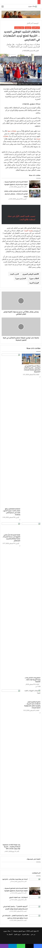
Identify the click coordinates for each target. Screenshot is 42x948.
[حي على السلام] (21, 14)
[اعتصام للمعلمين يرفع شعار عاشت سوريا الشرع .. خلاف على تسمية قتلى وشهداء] (11, 430)
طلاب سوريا (34, 278)
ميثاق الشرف (25, 934)
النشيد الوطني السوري (30, 274)
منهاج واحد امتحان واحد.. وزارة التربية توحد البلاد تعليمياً (32, 680)
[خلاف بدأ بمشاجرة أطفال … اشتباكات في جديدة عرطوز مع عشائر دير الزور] (34, 918)
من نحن (33, 934)
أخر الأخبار (30, 23)
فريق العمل (17, 934)
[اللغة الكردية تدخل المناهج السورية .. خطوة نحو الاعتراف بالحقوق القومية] (34, 184)
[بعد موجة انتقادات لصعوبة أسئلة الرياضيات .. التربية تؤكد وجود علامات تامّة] (11, 766)
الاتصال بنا (10, 934)
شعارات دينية (12, 131)
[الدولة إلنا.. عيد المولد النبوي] (34, 900)
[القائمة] (3, 7)
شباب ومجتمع (19, 28)
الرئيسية (36, 23)
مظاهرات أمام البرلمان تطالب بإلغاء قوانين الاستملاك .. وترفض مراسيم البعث (16, 194)
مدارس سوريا (20, 278)
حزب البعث (14, 274)
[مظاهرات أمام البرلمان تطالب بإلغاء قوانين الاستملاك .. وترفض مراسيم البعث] (34, 193)
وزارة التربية (33, 283)
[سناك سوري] (32, 6)
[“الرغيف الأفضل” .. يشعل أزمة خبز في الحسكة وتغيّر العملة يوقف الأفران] (34, 909)
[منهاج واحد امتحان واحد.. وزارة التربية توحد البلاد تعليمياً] (31, 599)
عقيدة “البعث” (28, 231)
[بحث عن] (39, 7)
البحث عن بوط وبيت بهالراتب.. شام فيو (15, 879)
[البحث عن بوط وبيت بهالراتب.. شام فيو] (34, 882)
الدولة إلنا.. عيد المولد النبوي (18, 897)
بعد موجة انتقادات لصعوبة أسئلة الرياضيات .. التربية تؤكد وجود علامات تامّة (11, 847)
